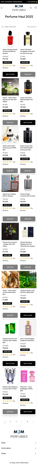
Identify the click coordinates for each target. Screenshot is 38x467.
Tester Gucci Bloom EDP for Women (9, 195)
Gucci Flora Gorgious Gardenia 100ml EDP (27, 339)
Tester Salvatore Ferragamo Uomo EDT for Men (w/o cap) (27, 51)
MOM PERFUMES (22, 463)
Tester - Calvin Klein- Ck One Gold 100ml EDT (10, 292)
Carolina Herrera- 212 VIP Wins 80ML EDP (27, 291)
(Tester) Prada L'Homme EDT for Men (27, 195)
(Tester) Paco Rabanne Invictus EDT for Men (10, 388)
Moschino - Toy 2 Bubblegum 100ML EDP (26, 389)
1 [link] (4, 421)
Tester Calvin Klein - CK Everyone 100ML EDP (9, 148)
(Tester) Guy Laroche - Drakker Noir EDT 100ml (10, 244)
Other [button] (3, 453)
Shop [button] (3, 443)
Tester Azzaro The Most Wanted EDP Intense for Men (26, 148)
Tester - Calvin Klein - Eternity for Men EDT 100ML (10, 99)
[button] (31, 7)
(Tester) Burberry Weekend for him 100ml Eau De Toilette (27, 244)
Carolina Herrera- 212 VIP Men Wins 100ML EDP (10, 340)
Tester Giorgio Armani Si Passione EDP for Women (10, 51)
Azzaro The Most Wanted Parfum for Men (26, 99)
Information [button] (6, 448)
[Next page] (33, 421)
